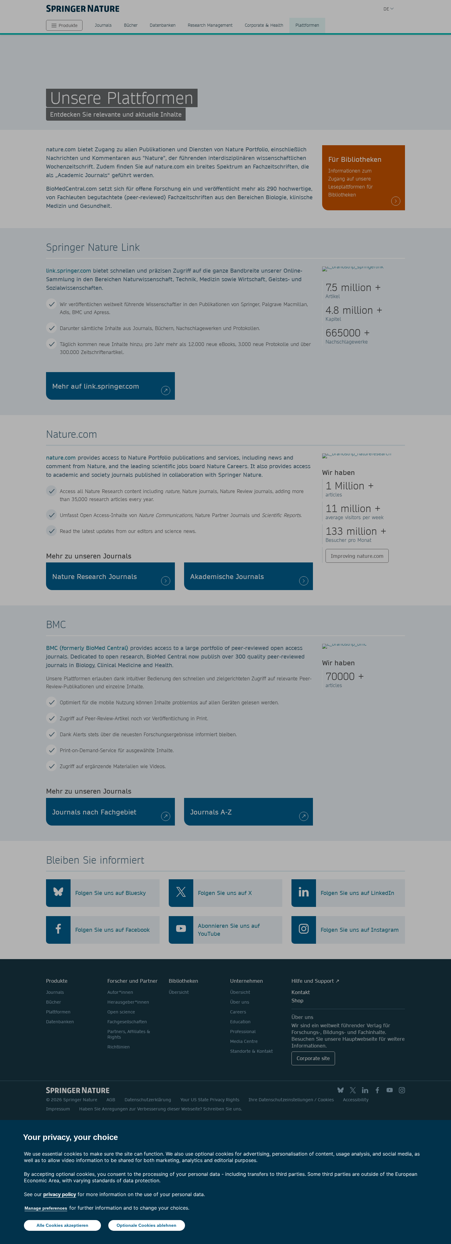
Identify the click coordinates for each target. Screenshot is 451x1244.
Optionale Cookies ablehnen (146, 1225)
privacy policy (59, 1194)
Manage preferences (46, 1208)
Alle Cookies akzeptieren (62, 1225)
